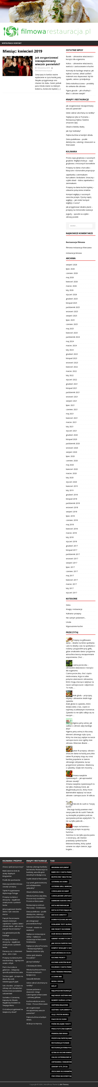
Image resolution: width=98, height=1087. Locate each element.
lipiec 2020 (70, 456)
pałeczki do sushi (59, 1019)
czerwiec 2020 (72, 460)
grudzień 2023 (72, 354)
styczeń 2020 (71, 482)
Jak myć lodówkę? (73, 131)
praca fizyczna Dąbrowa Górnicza (66, 1029)
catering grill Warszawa (62, 886)
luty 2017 (70, 588)
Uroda (68, 622)
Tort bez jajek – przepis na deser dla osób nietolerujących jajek (13, 979)
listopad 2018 (71, 499)
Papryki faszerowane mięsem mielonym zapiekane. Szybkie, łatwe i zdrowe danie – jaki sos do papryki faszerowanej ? (13, 923)
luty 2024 (70, 350)
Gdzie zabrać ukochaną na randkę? (80, 113)
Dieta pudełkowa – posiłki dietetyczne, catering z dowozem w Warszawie (80, 142)
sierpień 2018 (71, 511)
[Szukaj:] (81, 226)
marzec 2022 (71, 371)
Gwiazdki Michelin (33, 979)
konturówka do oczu (61, 953)
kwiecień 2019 (72, 486)
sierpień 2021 (71, 401)
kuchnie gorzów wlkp (61, 962)
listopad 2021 (71, 388)
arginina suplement (60, 867)
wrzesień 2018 (72, 507)
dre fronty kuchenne (60, 929)
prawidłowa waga (59, 1033)
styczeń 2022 (71, 379)
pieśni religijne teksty (61, 1024)
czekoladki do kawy (60, 891)
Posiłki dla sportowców (11, 880)
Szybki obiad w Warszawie (36, 879)
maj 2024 (70, 341)
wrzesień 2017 (72, 558)
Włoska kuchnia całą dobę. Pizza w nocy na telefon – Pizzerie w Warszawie (36, 898)
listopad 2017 (71, 550)
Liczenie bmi (56, 977)
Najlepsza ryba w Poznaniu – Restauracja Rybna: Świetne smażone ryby (78, 120)
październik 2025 (73, 307)
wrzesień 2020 (72, 448)
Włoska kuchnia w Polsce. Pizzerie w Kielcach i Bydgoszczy (36, 972)
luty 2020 (70, 477)
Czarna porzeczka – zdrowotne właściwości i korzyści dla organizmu (79, 668)
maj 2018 (70, 524)
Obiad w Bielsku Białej (75, 127)
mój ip (54, 986)
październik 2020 (73, 443)
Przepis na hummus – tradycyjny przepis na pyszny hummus (78, 829)
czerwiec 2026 (72, 273)
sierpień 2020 (71, 452)
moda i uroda (57, 981)
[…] (59, 89)
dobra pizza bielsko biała (62, 919)
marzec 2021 (71, 422)
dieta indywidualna (60, 905)
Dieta (68, 605)
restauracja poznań (60, 1043)
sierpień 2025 (71, 315)
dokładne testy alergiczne (63, 924)
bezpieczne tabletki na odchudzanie (67, 877)
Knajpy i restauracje (74, 609)
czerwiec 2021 (72, 409)
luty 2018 (70, 537)
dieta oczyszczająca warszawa (65, 910)
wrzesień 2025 (72, 311)
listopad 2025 (71, 303)
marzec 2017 (71, 584)
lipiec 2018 (70, 516)
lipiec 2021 (70, 405)
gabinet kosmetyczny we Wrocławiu (67, 938)
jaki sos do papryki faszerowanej (65, 943)
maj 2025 (70, 328)
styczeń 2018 (71, 541)
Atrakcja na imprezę (34, 1023)
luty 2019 (70, 490)
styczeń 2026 (71, 294)
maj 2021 (70, 413)
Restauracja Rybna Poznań (63, 1048)
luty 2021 (70, 426)
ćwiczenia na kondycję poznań (65, 1076)
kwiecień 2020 (72, 469)
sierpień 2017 (71, 563)
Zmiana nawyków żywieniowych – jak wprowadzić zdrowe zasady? (79, 778)
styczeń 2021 (71, 431)
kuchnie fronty (58, 957)
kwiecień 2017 (72, 580)
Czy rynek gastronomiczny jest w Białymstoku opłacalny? (36, 885)
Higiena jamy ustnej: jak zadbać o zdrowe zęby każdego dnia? (79, 726)
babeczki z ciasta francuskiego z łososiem (70, 872)
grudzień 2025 (72, 298)
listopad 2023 (71, 358)
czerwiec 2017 (72, 571)
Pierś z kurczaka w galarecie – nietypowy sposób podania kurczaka (13, 970)
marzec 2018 (71, 533)
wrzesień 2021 (72, 396)
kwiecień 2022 (72, 367)
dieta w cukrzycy (59, 915)
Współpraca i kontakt (12, 43)
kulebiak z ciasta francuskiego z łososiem (70, 967)
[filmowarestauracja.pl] (49, 21)
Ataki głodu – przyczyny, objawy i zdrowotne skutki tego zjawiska (79, 698)
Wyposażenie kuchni (74, 626)
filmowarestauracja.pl (43, 70)
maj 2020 (70, 465)
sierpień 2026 (71, 264)
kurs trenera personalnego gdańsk (67, 972)
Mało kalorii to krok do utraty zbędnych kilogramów (11, 873)
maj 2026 (70, 277)
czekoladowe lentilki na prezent (66, 896)
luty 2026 (70, 290)
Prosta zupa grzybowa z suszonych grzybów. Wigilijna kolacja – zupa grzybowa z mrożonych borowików (80, 161)
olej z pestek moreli (60, 1014)
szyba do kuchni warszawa (63, 1052)
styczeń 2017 (71, 592)
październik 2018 (73, 503)
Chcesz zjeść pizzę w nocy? (13, 867)
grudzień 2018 (72, 494)
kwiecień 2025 (72, 333)
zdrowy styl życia (59, 1067)
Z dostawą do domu (34, 966)
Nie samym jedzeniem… (76, 618)
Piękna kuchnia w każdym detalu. (79, 135)
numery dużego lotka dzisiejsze (65, 1000)
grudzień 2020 (72, 435)
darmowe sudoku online (62, 901)
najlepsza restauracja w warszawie (67, 991)
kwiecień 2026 (72, 281)
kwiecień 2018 (72, 528)
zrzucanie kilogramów (61, 1071)
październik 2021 (73, 392)
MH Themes (64, 1084)
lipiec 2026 (70, 269)
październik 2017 (73, 554)
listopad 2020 (71, 439)
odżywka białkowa (59, 1005)
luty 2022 (70, 375)
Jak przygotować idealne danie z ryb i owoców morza (12, 912)
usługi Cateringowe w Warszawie (66, 1057)
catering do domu (59, 882)
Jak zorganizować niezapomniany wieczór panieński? (47, 61)
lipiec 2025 (70, 320)
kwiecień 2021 (72, 418)
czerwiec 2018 (72, 520)
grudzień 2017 (72, 546)
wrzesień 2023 (72, 362)
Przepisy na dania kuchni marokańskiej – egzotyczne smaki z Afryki (13, 960)
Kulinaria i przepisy (73, 613)
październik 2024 (73, 337)
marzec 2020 (71, 473)
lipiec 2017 (70, 567)
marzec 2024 (71, 345)
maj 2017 (70, 575)
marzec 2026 (71, 286)
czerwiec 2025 (72, 324)
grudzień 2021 (72, 384)
